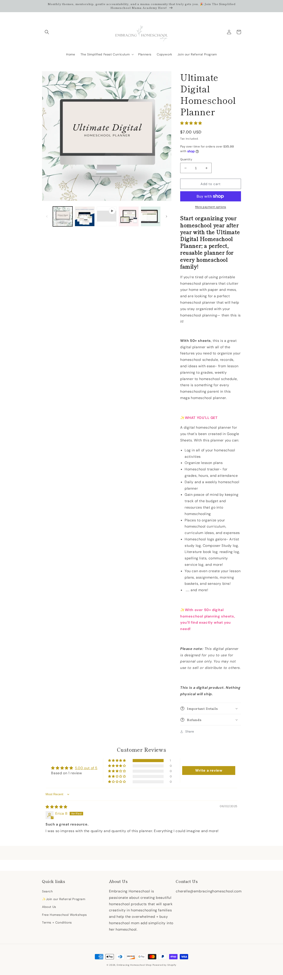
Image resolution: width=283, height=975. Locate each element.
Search (47, 891)
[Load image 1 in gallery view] (63, 216)
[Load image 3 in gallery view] (128, 216)
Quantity (186, 159)
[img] (56, 807)
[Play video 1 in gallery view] (107, 216)
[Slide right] (166, 216)
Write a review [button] (208, 770)
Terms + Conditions (57, 922)
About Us (49, 907)
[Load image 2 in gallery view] (84, 216)
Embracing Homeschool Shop (134, 965)
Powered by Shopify (165, 965)
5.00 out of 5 (86, 768)
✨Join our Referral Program (63, 899)
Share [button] (189, 731)
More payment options (210, 207)
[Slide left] (47, 216)
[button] (47, 32)
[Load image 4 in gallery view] (151, 216)
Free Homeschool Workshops (64, 915)
